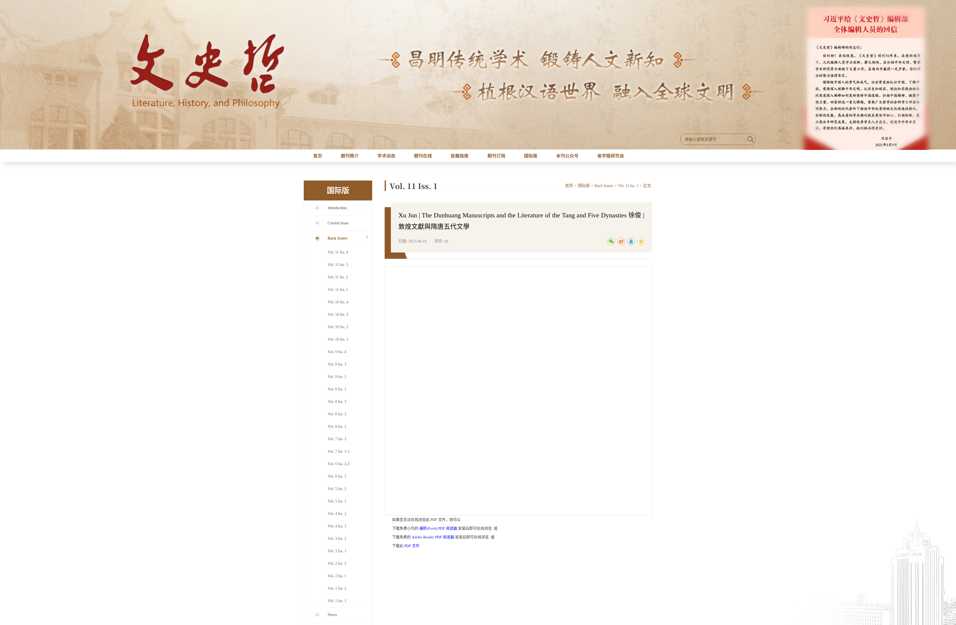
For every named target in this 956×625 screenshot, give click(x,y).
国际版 (531, 157)
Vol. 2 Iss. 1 (337, 579)
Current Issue (338, 226)
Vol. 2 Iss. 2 (337, 566)
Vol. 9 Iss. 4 (337, 355)
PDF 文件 (411, 549)
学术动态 (385, 157)
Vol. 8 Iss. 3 (337, 404)
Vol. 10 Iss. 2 (338, 330)
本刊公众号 (568, 157)
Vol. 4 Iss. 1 (337, 529)
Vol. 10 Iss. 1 (338, 342)
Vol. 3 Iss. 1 (337, 554)
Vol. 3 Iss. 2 (337, 541)
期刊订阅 (496, 157)
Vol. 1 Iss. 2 (337, 591)
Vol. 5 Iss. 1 (337, 504)
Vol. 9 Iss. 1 (337, 392)
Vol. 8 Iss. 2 (337, 417)
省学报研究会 (613, 157)
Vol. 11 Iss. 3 (338, 267)
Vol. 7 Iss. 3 (337, 442)
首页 (316, 157)
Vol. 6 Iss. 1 (337, 479)
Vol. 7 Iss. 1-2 (339, 454)
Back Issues (337, 241)
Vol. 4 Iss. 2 (337, 516)
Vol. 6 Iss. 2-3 (339, 467)
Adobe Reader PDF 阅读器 (433, 540)
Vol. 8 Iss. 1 (337, 429)
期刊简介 (348, 157)
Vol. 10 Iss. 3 (338, 317)
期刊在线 (422, 157)
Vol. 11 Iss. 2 (338, 280)
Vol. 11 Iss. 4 (338, 255)
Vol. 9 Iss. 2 (337, 379)
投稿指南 (460, 157)
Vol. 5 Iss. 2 (337, 492)
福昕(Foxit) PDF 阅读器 (438, 531)
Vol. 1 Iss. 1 (337, 604)
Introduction (337, 211)
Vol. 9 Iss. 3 (337, 367)
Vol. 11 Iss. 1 (338, 292)
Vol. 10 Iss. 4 (338, 305)
